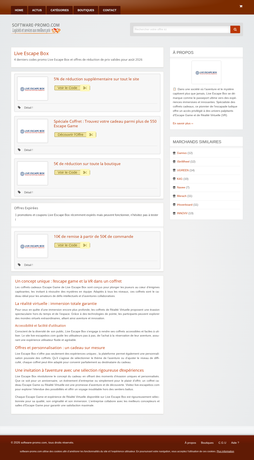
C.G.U (222, 442)
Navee (181, 187)
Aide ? (235, 442)
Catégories (60, 10)
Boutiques (86, 10)
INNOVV (182, 213)
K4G (180, 178)
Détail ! (28, 107)
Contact (109, 10)
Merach (182, 196)
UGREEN (183, 170)
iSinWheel (183, 161)
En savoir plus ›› (183, 123)
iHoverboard (184, 204)
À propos (190, 442)
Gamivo (182, 153)
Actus (37, 10)
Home (19, 10)
